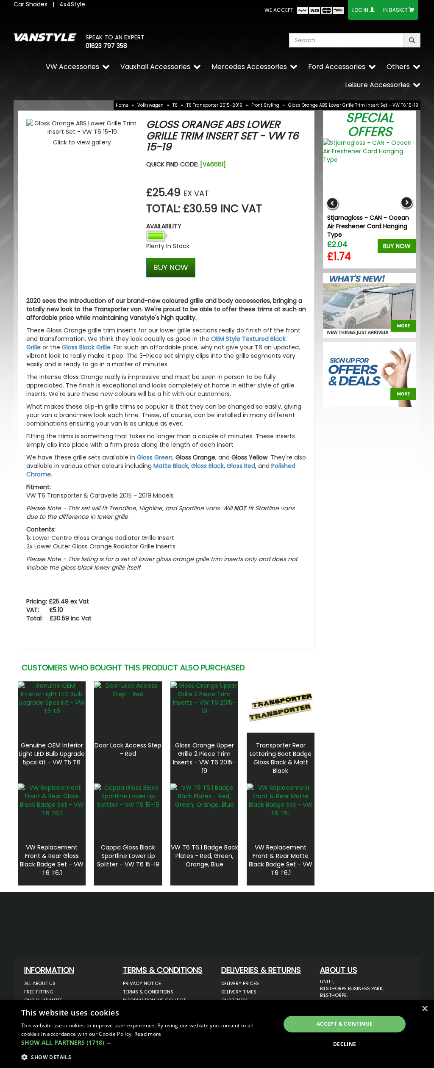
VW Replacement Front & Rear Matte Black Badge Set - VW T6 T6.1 (280, 860)
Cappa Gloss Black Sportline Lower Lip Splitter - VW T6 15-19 (128, 856)
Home (122, 105)
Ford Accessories (336, 67)
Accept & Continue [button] (345, 1023)
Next (406, 203)
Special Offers (370, 124)
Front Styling (265, 105)
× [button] (424, 1009)
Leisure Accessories (377, 85)
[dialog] (217, 1034)
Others (398, 67)
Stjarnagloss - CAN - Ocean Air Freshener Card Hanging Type (368, 226)
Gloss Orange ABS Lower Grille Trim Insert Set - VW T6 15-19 (353, 105)
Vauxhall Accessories (155, 67)
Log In (360, 10)
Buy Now (397, 246)
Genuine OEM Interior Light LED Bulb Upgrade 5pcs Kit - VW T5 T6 (52, 753)
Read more (147, 1034)
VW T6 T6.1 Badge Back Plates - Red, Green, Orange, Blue (204, 856)
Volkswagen (150, 105)
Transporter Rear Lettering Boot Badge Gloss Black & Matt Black (281, 758)
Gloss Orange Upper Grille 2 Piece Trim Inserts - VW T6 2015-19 (204, 758)
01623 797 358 (106, 46)
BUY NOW (170, 267)
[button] (147, 1042)
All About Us (40, 983)
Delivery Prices (240, 983)
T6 (175, 105)
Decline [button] (344, 1044)
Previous (332, 203)
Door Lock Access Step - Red (128, 749)
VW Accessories (72, 67)
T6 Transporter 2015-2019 (214, 105)
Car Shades (30, 4)
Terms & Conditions (148, 991)
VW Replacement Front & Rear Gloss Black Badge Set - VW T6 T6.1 (51, 860)
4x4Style (72, 4)
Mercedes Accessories (249, 67)
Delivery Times (238, 991)
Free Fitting (38, 991)
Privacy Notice (142, 983)
